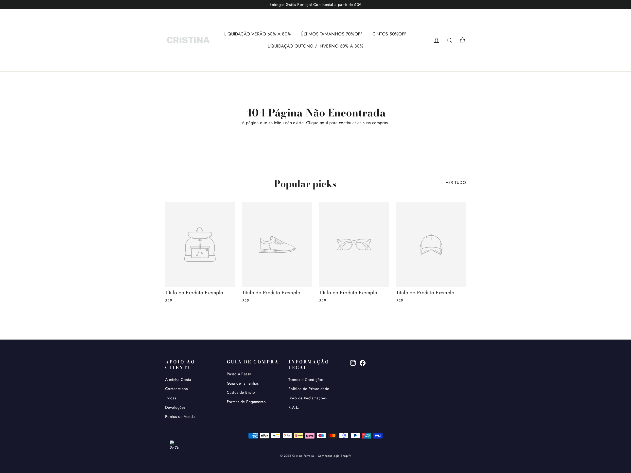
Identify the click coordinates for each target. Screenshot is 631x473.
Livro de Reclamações (307, 398)
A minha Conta (178, 379)
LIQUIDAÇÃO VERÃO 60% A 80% (257, 34)
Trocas (170, 398)
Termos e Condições (306, 379)
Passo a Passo (239, 374)
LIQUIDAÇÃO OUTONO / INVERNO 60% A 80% (316, 46)
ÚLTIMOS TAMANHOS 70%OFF (332, 34)
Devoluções (175, 407)
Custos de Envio (241, 392)
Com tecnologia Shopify (334, 456)
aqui (324, 123)
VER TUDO (456, 182)
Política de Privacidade (308, 388)
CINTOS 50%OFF (389, 34)
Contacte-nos (176, 388)
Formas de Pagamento (246, 402)
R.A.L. (293, 407)
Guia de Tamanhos (243, 383)
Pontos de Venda (180, 416)
